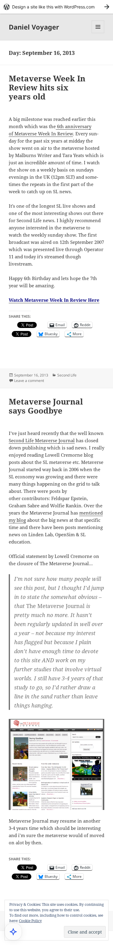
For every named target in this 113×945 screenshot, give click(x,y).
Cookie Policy (30, 920)
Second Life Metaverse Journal (42, 440)
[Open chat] (13, 932)
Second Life (67, 375)
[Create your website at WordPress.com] (56, 7)
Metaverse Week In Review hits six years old (47, 87)
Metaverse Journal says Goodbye (46, 406)
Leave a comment (29, 380)
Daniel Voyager (34, 26)
